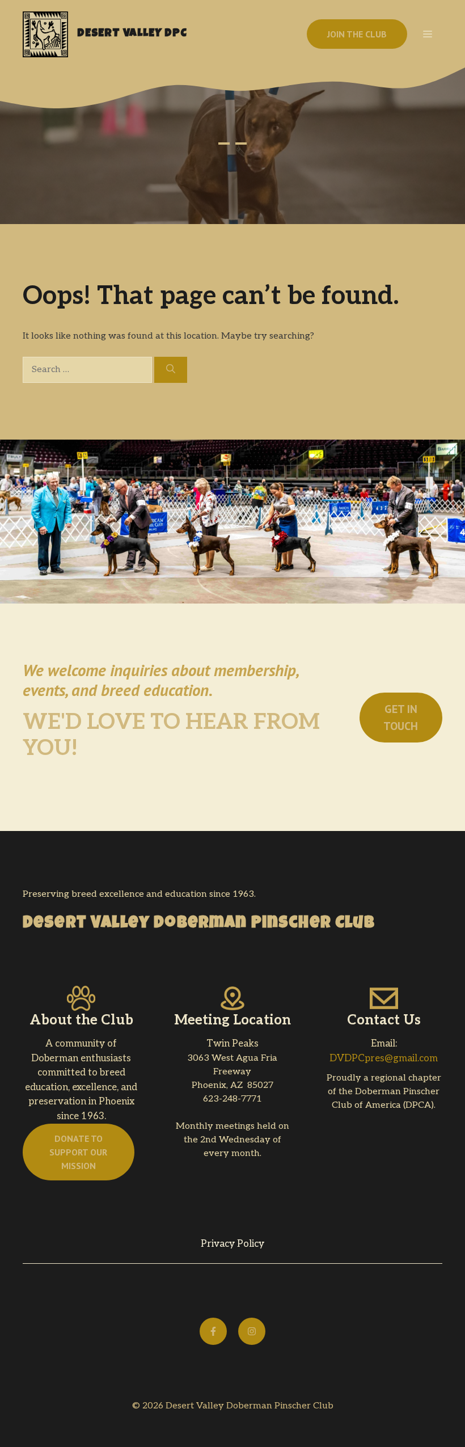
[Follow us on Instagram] (251, 1331)
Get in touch (400, 717)
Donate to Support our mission (78, 1152)
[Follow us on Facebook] (213, 1331)
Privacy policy (232, 1244)
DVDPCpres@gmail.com (383, 1058)
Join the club (357, 34)
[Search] (170, 370)
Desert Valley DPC (132, 34)
